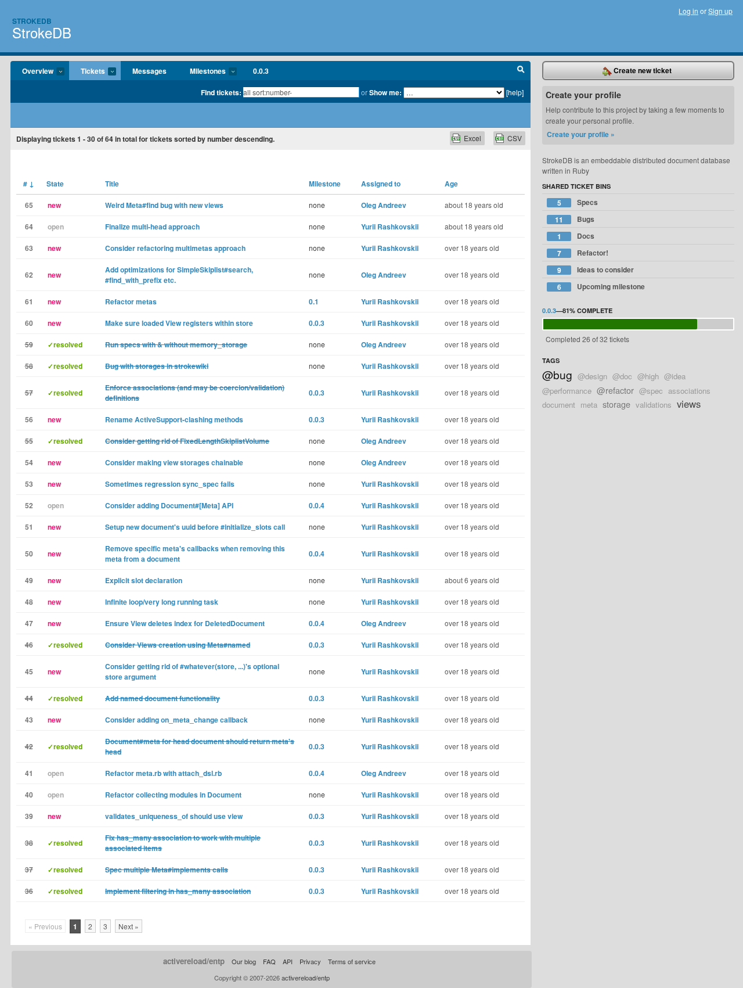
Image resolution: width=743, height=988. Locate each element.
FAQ (269, 961)
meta (588, 404)
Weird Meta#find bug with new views (164, 205)
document (558, 404)
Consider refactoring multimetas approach (175, 248)
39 (29, 816)
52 (29, 505)
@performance (566, 390)
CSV (514, 138)
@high (648, 376)
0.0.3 (261, 71)
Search (521, 71)
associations (689, 390)
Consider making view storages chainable (174, 462)
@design (592, 376)
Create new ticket (642, 70)
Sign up (720, 11)
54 (29, 462)
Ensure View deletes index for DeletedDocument (185, 623)
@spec (651, 390)
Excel (472, 138)
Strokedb (32, 21)
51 (29, 527)
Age (451, 183)
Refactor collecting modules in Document (173, 794)
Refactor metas (131, 301)
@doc (622, 376)
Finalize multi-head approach (152, 226)
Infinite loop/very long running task (161, 602)
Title (112, 183)
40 (29, 794)
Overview (31, 71)
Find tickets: (221, 92)
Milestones (202, 71)
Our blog (244, 961)
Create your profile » (581, 134)
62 (29, 275)
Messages (149, 71)
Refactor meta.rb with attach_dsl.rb (163, 773)
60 (29, 323)
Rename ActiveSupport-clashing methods (174, 419)
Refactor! (583, 252)
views (689, 404)
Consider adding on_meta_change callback (176, 719)
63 (29, 248)
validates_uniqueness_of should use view (174, 816)
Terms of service (352, 961)
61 (29, 301)
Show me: (385, 92)
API (288, 961)
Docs (576, 236)
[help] (515, 92)
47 (29, 623)
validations (654, 404)
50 (29, 553)
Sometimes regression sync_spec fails (170, 484)
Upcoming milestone (601, 286)
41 (29, 773)
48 (29, 602)
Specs (577, 202)
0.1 (314, 301)
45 (29, 671)
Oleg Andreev (383, 205)
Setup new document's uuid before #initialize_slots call (195, 527)
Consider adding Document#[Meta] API (169, 505)
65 (29, 205)
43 (29, 719)
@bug (557, 374)
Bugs (574, 219)
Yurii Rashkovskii (390, 226)
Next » (128, 926)
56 (29, 419)
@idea (675, 376)
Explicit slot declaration (143, 580)
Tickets (87, 71)
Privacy (310, 961)
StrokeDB (41, 32)
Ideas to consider (595, 269)
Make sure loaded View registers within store (179, 323)
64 (29, 226)
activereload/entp (194, 961)
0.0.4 (316, 505)
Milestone (325, 183)
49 (29, 580)
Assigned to (381, 183)
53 (29, 484)
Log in (688, 11)
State (55, 183)
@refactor (615, 390)
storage (616, 404)
